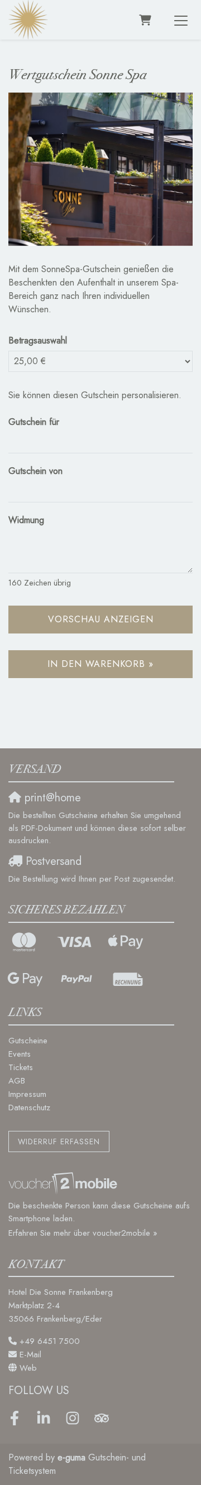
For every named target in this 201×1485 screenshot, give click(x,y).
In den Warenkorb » (100, 663)
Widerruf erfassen (59, 1141)
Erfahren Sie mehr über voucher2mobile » (82, 1233)
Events (19, 1054)
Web (28, 1368)
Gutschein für (33, 421)
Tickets (20, 1067)
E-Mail (30, 1354)
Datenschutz (29, 1107)
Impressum (27, 1094)
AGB (16, 1081)
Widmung (26, 520)
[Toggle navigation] (181, 20)
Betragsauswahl (37, 340)
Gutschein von (35, 471)
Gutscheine (27, 1040)
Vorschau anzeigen (101, 619)
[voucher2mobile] (64, 1183)
